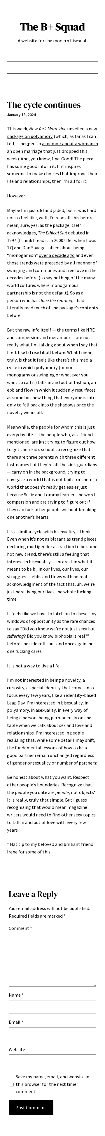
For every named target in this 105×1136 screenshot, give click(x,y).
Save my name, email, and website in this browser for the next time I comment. (52, 1084)
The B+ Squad (52, 26)
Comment (20, 928)
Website (17, 1049)
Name (16, 995)
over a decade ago (57, 255)
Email (16, 1022)
